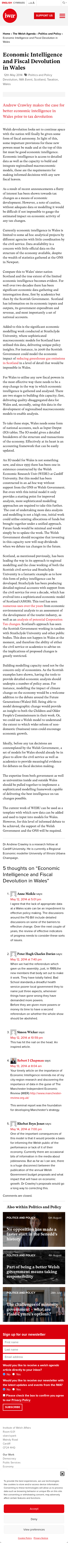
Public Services (12, 1462)
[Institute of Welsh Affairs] (10, 16)
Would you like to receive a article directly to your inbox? (31, 1367)
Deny (34, 1519)
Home (6, 33)
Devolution (10, 79)
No (8, 1374)
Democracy (9, 1458)
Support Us (44, 15)
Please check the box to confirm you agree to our (33, 1398)
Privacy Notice (41, 1538)
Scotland (40, 79)
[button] (62, 1474)
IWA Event (25, 79)
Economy (8, 1466)
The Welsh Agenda (24, 33)
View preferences (34, 1529)
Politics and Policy (49, 33)
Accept (34, 1508)
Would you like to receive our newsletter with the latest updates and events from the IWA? (33, 1383)
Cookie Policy (25, 1538)
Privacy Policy (21, 1400)
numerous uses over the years (23, 606)
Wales (7, 84)
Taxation (52, 79)
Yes (18, 1374)
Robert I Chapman (30, 1060)
